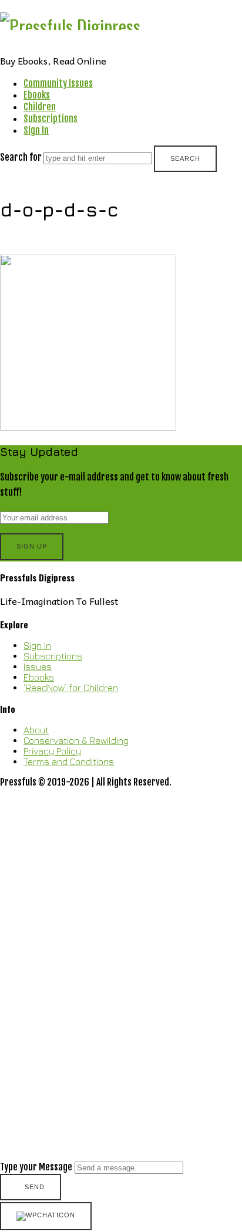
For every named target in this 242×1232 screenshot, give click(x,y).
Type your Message (36, 1167)
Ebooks (36, 95)
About (36, 730)
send (35, 1186)
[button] (121, 995)
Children (39, 107)
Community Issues (58, 83)
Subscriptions (50, 118)
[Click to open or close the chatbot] (46, 1216)
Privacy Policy (52, 751)
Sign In (36, 130)
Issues (37, 666)
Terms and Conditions (68, 761)
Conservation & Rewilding (76, 740)
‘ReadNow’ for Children (70, 687)
